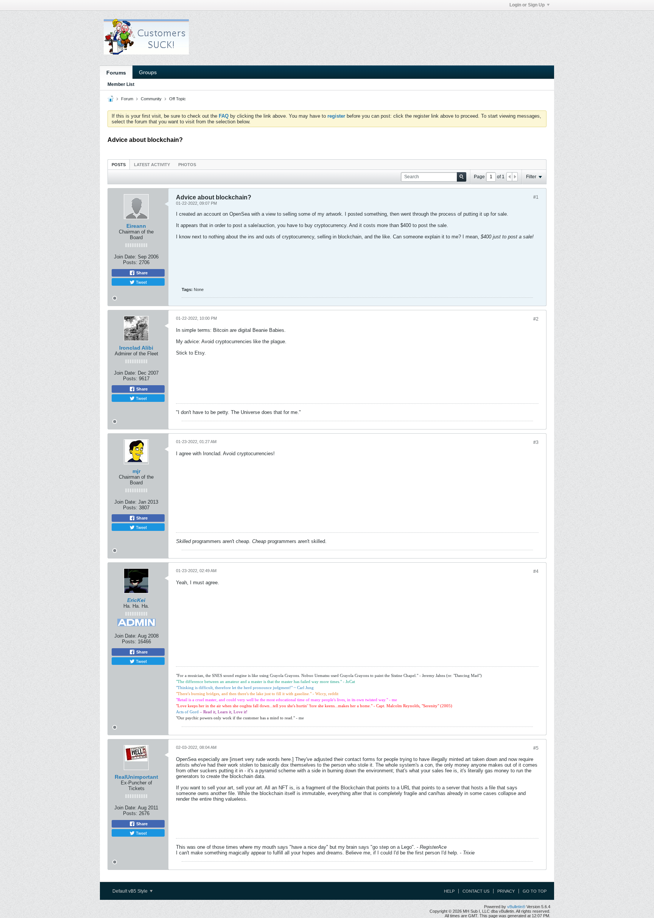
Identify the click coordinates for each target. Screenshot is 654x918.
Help (449, 891)
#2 (536, 319)
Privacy (506, 891)
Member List (120, 84)
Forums (116, 73)
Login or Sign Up (527, 5)
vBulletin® (516, 906)
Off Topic (177, 98)
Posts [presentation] (119, 164)
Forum (127, 98)
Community (151, 98)
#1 (536, 197)
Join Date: (125, 257)
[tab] (118, 164)
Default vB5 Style (130, 891)
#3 (536, 442)
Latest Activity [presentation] (152, 164)
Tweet (141, 282)
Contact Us (475, 891)
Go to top (535, 891)
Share (141, 273)
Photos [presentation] (187, 164)
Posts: (130, 262)
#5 (536, 748)
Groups (148, 72)
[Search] (461, 177)
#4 (536, 571)
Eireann (136, 226)
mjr (136, 471)
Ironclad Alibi (136, 348)
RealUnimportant (136, 777)
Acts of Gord (187, 712)
